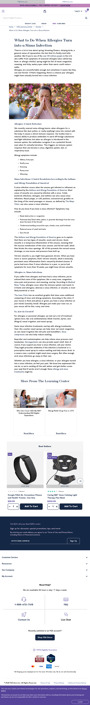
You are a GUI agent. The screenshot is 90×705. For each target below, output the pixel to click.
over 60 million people (53, 56)
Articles (38, 27)
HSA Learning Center (24, 27)
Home (11, 27)
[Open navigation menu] (3, 11)
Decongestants (31, 342)
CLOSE (80, 702)
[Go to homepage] (45, 11)
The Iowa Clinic (21, 295)
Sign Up (73, 541)
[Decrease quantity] (9, 506)
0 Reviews (22, 491)
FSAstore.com (23, 2)
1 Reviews (61, 491)
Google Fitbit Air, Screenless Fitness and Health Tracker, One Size (25, 496)
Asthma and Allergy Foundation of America (48, 190)
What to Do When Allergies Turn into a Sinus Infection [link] (29, 30)
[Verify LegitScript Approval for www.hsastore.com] (51, 658)
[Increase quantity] (17, 506)
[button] (25, 469)
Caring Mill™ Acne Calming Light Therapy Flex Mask (62, 496)
